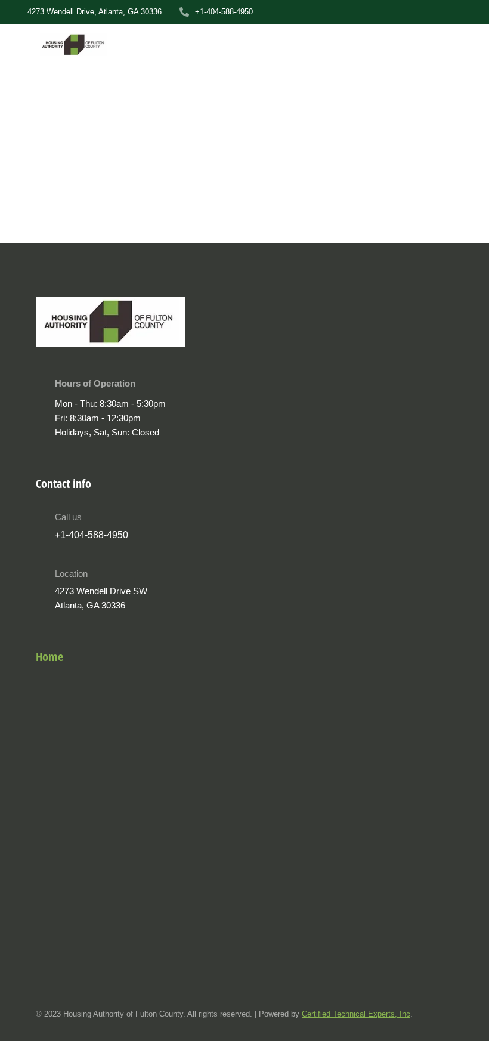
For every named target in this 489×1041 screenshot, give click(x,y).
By (52, 230)
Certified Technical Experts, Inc (356, 1013)
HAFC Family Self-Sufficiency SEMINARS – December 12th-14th (180, 206)
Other (11, 230)
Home (49, 656)
